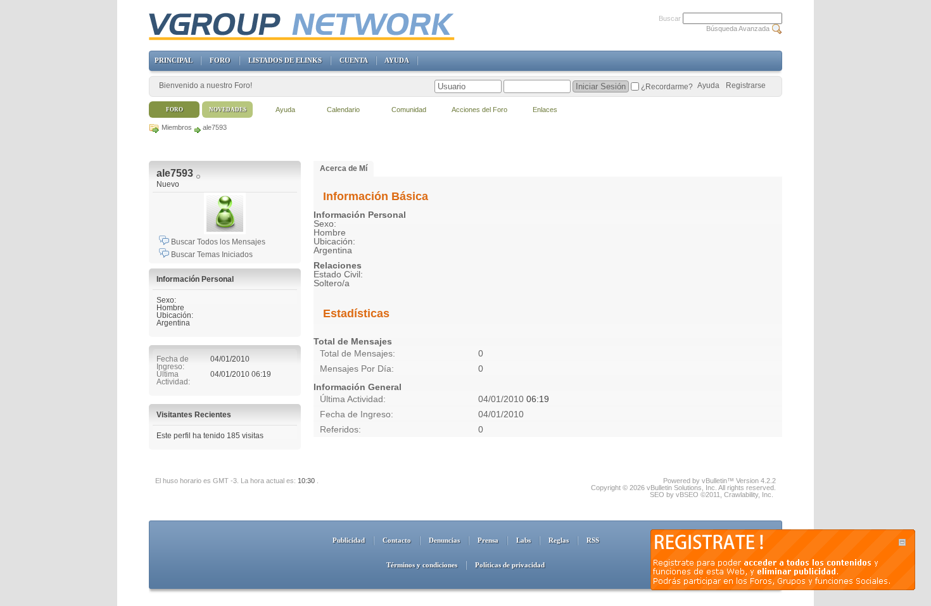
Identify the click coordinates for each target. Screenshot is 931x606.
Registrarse (746, 85)
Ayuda (708, 85)
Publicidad (348, 540)
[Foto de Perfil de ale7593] (225, 213)
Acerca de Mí (343, 168)
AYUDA (396, 60)
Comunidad (408, 109)
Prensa (488, 540)
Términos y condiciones (421, 565)
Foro (174, 109)
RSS (592, 540)
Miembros (177, 127)
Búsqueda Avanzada (738, 28)
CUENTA (353, 60)
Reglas (558, 540)
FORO (220, 60)
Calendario (343, 109)
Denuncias (444, 540)
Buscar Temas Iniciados (211, 254)
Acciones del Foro (479, 109)
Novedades (227, 109)
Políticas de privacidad (510, 565)
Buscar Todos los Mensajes (217, 241)
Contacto (397, 540)
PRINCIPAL (173, 60)
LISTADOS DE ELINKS (285, 60)
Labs (523, 540)
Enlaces (545, 109)
